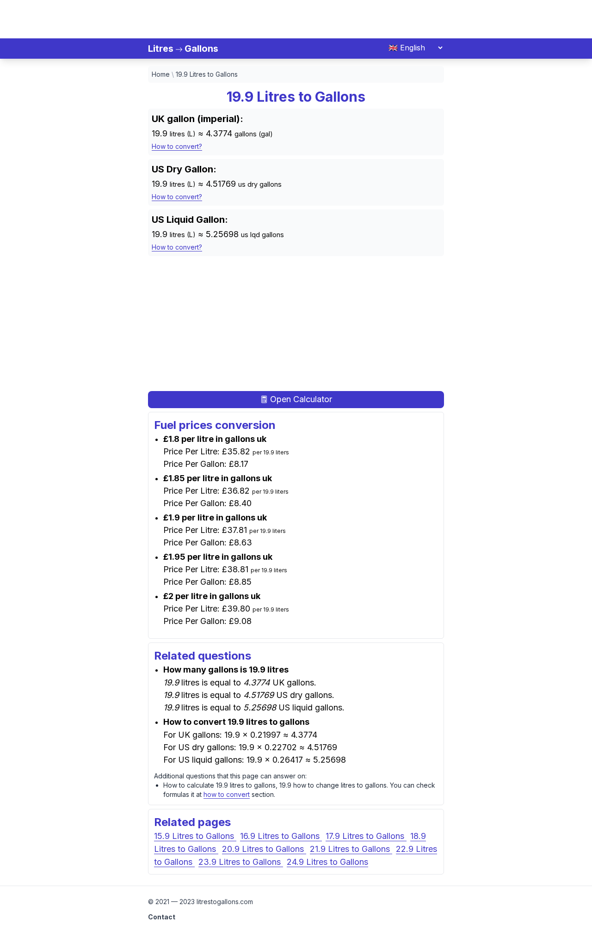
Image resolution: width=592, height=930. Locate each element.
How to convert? (177, 146)
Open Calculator (300, 399)
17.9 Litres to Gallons (366, 836)
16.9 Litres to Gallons (281, 836)
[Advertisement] (296, 17)
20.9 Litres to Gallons (264, 849)
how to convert (227, 794)
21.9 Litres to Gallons (351, 849)
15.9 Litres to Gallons (195, 836)
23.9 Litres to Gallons (240, 862)
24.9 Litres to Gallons (327, 862)
